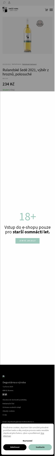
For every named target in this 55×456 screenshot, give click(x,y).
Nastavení (27, 440)
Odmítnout (15, 447)
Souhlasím (40, 447)
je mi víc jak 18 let (27, 240)
